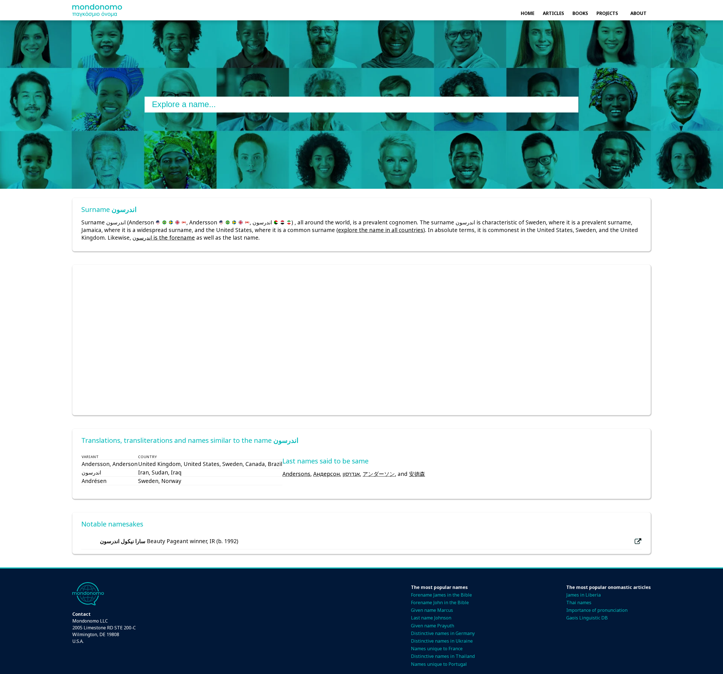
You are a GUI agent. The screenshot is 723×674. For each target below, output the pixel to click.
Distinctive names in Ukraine (442, 641)
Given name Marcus (432, 610)
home (527, 13)
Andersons (296, 474)
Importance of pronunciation (597, 610)
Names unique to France (437, 648)
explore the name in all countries (380, 230)
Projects (607, 13)
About (638, 13)
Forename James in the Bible (441, 595)
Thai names (578, 602)
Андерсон (326, 474)
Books (580, 13)
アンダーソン (379, 474)
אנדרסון (351, 474)
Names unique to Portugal (439, 664)
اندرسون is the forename (163, 237)
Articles (553, 13)
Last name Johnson (431, 618)
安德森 (417, 474)
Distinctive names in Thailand (443, 656)
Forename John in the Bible (440, 602)
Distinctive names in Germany (443, 633)
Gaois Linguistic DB (587, 618)
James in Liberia (583, 595)
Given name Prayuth (432, 626)
